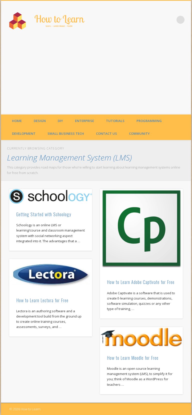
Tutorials (115, 120)
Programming (149, 120)
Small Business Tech (66, 133)
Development (24, 133)
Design (40, 120)
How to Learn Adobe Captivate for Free (140, 282)
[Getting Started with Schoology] (50, 196)
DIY (60, 120)
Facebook (170, 20)
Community (139, 133)
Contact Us (106, 133)
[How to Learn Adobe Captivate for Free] (141, 230)
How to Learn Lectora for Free (42, 300)
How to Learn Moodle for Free (132, 357)
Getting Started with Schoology (43, 214)
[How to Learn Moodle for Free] (141, 337)
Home (17, 120)
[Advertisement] (96, 77)
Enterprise (84, 120)
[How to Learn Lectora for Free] (50, 274)
